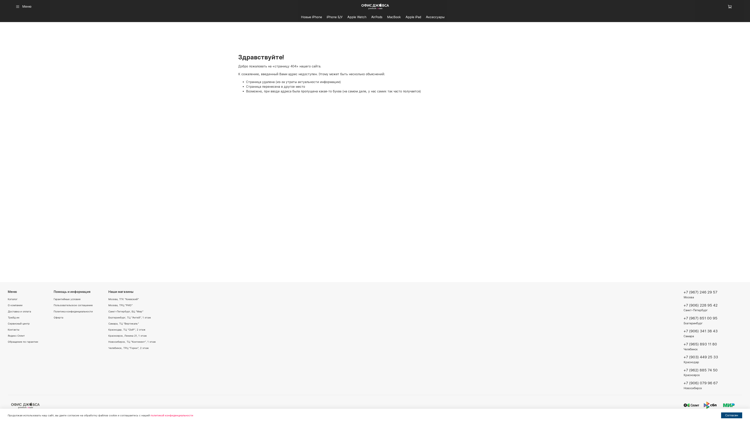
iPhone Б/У (335, 17)
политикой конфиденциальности (172, 415)
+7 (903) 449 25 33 (701, 357)
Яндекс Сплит (16, 335)
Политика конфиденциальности (73, 311)
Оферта (58, 317)
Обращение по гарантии (23, 341)
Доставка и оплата (19, 311)
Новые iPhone (311, 17)
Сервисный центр (19, 323)
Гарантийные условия (67, 299)
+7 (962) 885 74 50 (701, 370)
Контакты (13, 329)
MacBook (394, 17)
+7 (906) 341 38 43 (701, 331)
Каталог (13, 299)
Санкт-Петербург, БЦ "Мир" (125, 311)
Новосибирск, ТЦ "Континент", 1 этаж (132, 341)
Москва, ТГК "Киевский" (123, 299)
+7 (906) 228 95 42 (701, 305)
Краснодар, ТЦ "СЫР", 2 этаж (126, 329)
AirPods (376, 17)
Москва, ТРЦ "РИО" (120, 305)
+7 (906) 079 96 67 (701, 383)
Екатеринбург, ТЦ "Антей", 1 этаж (129, 317)
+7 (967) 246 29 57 (700, 292)
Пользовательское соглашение (73, 305)
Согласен (731, 415)
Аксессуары (435, 17)
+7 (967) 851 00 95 (700, 318)
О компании (15, 305)
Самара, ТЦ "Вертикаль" (123, 323)
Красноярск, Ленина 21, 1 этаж (127, 335)
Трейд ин (13, 317)
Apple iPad (413, 17)
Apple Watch (356, 17)
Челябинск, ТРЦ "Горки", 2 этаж (128, 348)
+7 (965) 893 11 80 (700, 344)
